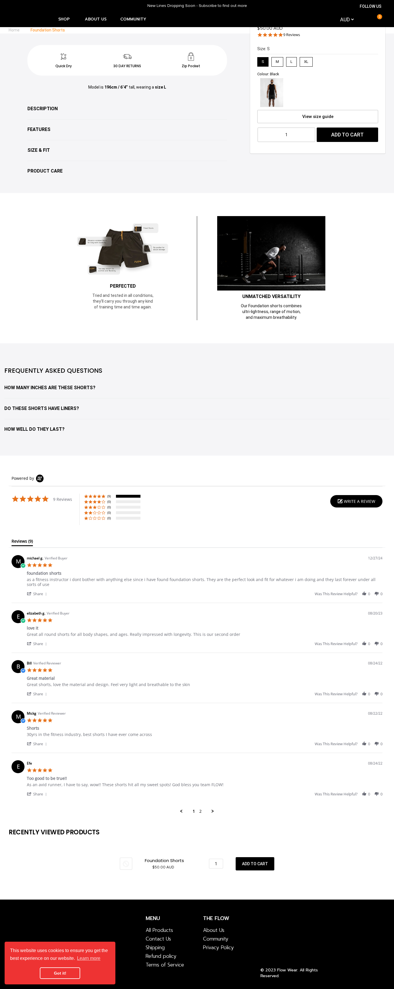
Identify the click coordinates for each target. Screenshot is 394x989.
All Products (159, 930)
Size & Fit (38, 150)
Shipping (155, 947)
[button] (356, 501)
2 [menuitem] (200, 811)
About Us (213, 930)
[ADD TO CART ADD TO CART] (255, 863)
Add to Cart (347, 135)
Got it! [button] (60, 973)
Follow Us (370, 6)
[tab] (22, 542)
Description (42, 108)
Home (14, 30)
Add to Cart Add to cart (255, 863)
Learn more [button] (88, 958)
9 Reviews (291, 34)
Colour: (268, 74)
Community (215, 939)
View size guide (317, 116)
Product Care (45, 171)
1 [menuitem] (194, 811)
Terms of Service (165, 965)
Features (38, 129)
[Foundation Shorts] (126, 863)
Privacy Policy (218, 947)
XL (306, 60)
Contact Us (158, 939)
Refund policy (161, 956)
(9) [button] (109, 496)
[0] (374, 19)
